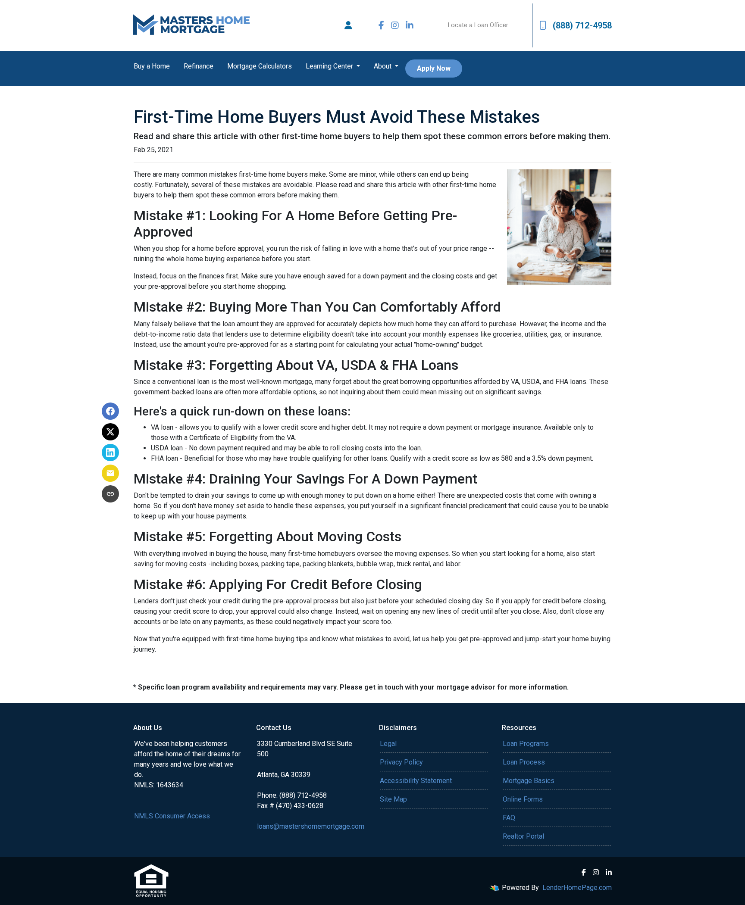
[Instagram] (395, 25)
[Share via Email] (110, 473)
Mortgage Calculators (259, 66)
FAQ (509, 818)
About (383, 66)
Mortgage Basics (528, 781)
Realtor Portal (523, 836)
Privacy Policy (401, 762)
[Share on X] (110, 431)
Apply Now (434, 68)
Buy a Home (152, 66)
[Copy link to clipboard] (110, 493)
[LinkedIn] (409, 25)
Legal (388, 744)
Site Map (393, 799)
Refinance (198, 66)
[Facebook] (381, 25)
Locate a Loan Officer (478, 25)
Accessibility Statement (416, 781)
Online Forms (523, 799)
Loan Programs (526, 744)
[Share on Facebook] (110, 411)
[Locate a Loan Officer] (348, 25)
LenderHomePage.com (577, 887)
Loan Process (524, 762)
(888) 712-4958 (582, 25)
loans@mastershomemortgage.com (310, 826)
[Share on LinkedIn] (110, 452)
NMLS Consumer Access (172, 816)
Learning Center (330, 66)
